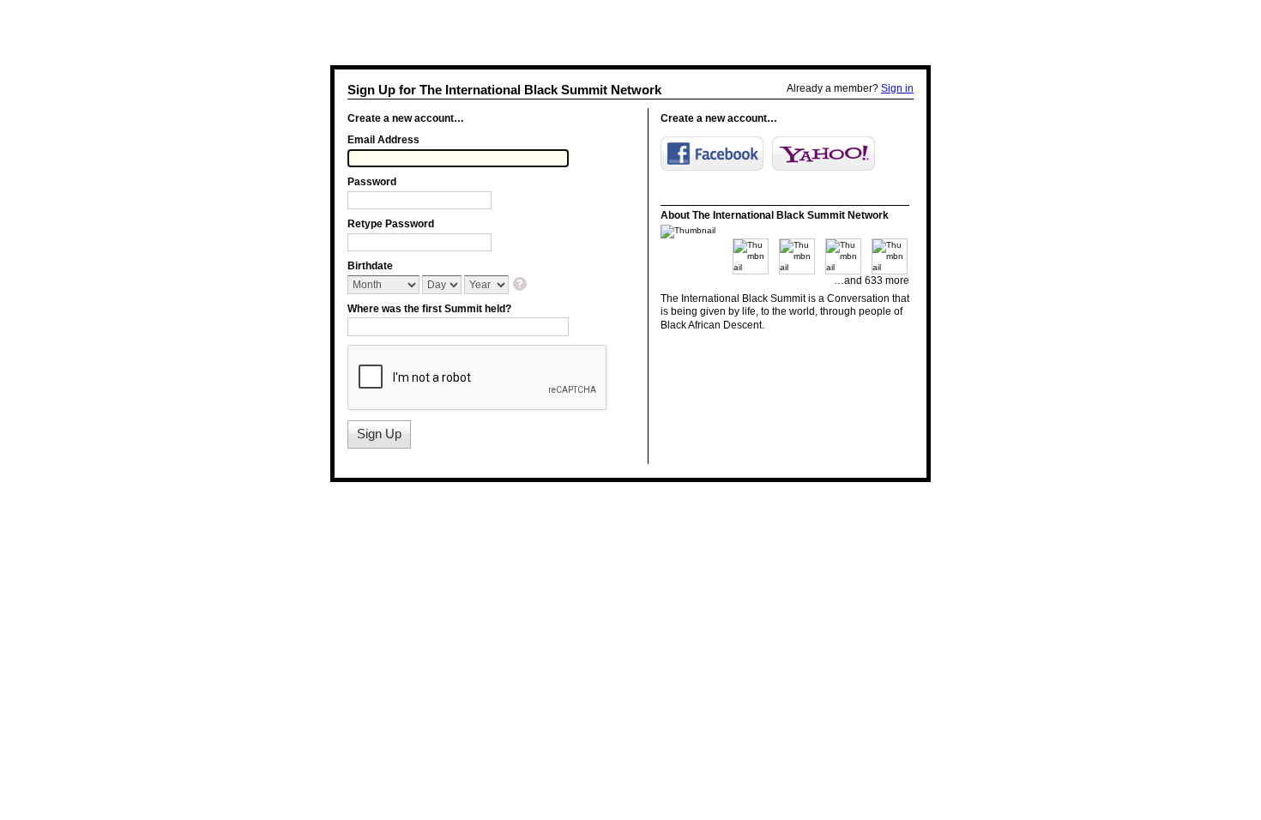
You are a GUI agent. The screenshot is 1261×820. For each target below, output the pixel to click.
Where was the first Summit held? (429, 309)
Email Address (383, 140)
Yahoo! (823, 153)
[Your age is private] (521, 285)
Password (371, 182)
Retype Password (390, 224)
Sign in (897, 88)
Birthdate (370, 266)
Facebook (712, 153)
